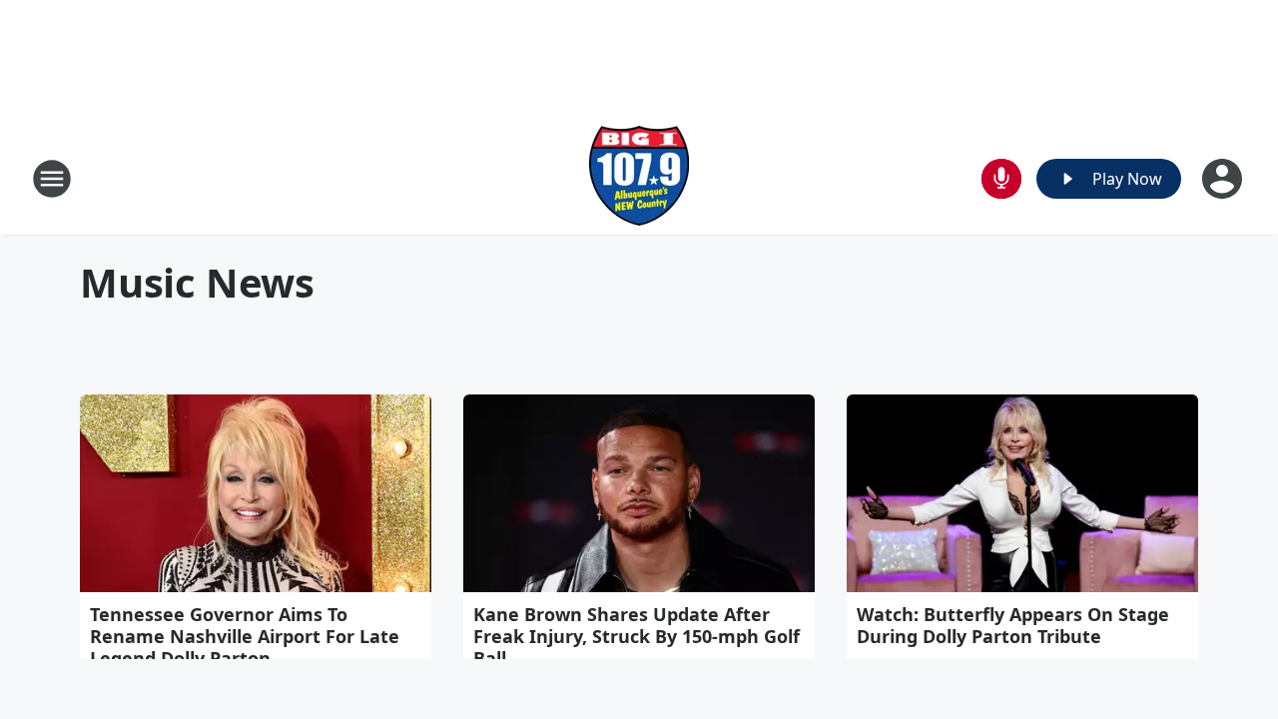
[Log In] (1224, 179)
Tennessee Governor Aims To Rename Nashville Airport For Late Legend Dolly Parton (244, 636)
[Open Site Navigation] (52, 179)
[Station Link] (639, 178)
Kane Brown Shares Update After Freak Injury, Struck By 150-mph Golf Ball (636, 636)
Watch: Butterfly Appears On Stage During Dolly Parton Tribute (1013, 625)
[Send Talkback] (1001, 179)
